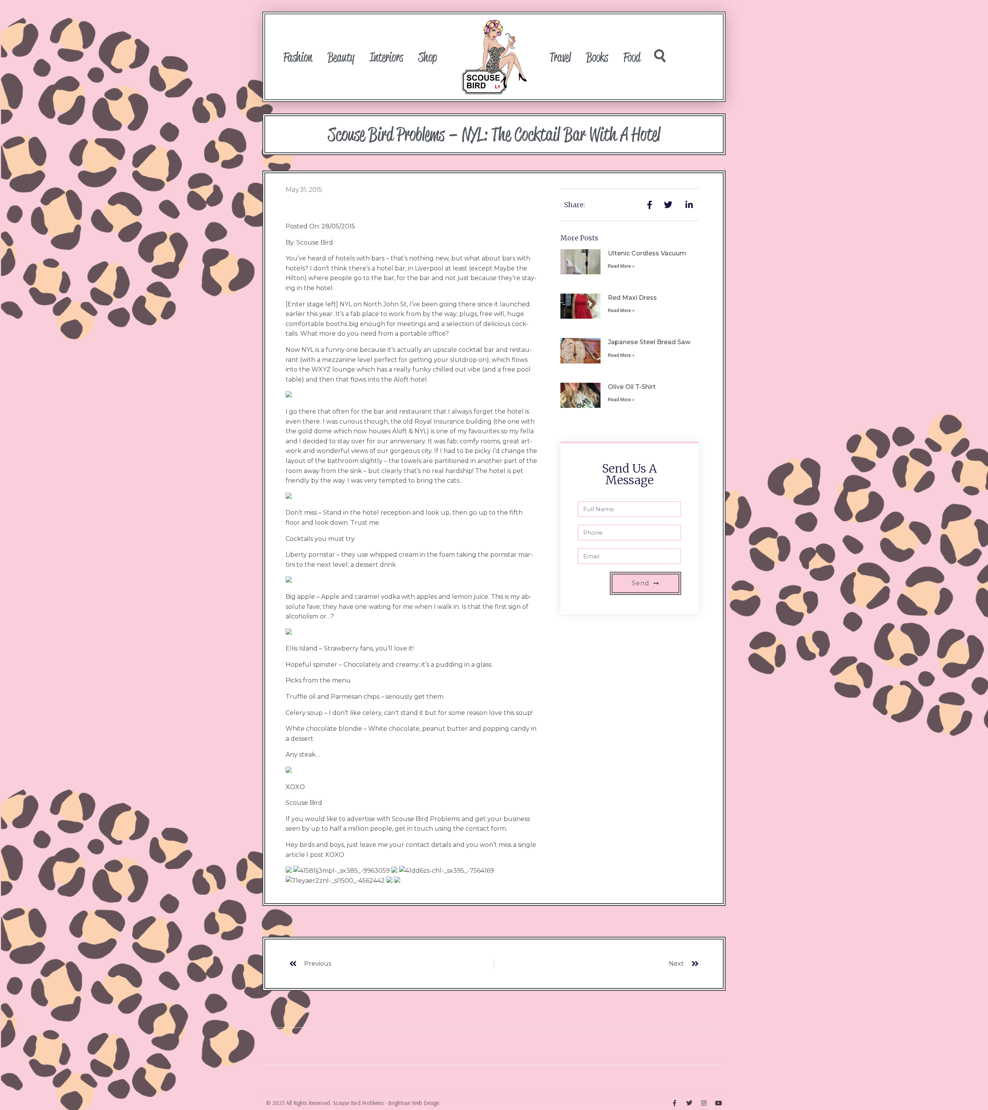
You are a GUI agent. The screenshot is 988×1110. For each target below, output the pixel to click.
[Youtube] (719, 1103)
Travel (560, 56)
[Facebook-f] (675, 1103)
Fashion (297, 56)
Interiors (386, 56)
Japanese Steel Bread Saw (649, 342)
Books (597, 56)
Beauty (341, 56)
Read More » (621, 266)
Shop (427, 56)
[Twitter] (689, 1103)
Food (631, 56)
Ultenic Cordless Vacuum (647, 253)
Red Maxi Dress (632, 297)
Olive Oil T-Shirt (632, 386)
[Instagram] (704, 1103)
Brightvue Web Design (413, 1103)
